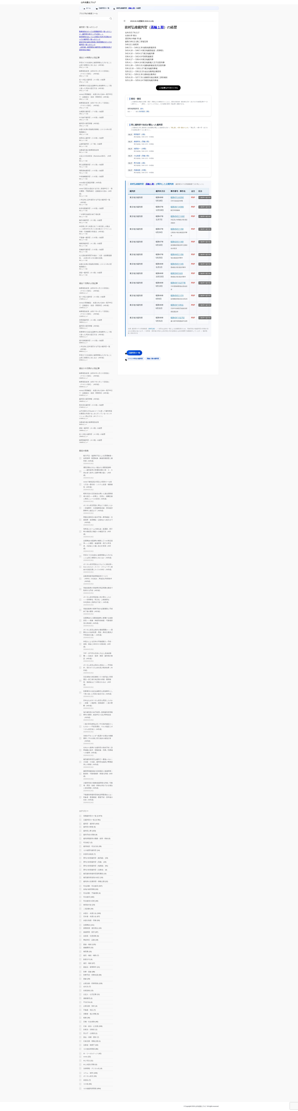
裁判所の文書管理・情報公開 (94, 881)
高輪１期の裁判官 (153, 358)
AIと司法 (86, 1061)
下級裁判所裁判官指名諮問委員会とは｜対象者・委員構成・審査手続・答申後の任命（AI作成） (98, 797)
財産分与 (86, 959)
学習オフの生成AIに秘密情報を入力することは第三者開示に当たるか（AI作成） (98, 556)
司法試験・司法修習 (90, 886)
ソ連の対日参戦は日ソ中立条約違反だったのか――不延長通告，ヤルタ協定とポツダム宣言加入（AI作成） (98, 726)
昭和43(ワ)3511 (177, 305)
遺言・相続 (87, 963)
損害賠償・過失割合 (90, 928)
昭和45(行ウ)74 (177, 296)
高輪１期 (132, 8)
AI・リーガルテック (90, 1053)
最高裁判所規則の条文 (91, 877)
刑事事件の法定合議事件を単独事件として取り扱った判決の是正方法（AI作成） (98, 692)
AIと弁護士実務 (89, 1064)
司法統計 (86, 842)
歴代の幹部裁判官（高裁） (93, 862)
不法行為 (86, 1002)
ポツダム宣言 (88, 1076)
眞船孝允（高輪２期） (142, 141)
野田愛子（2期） (140, 134)
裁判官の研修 (88, 827)
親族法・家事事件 (89, 967)
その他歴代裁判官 (89, 850)
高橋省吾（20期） (140, 170)
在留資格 (86, 990)
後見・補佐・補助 (89, 955)
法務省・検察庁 (89, 1045)
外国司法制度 (88, 854)
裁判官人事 (87, 831)
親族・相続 (87, 944)
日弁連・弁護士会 (89, 916)
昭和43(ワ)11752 (178, 318)
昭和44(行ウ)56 (177, 254)
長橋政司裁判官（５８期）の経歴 (91, 249)
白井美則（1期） (144, 111)
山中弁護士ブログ (88, 2)
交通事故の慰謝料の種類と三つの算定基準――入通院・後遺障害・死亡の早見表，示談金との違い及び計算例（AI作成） (98, 544)
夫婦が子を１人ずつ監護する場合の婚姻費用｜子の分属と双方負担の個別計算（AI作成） (98, 738)
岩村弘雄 (152, 329)
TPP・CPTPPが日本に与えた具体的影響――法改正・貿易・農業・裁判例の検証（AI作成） (98, 655)
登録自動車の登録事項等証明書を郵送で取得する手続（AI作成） (98, 589)
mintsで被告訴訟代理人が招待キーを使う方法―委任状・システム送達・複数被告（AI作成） (98, 484)
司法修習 (86, 897)
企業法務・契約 (89, 1006)
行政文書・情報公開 (90, 1041)
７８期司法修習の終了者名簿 (89, 214)
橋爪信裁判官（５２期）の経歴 (90, 220)
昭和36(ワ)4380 (177, 207)
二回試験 (86, 909)
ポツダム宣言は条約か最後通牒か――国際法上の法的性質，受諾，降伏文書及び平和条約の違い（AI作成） (98, 632)
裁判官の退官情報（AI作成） (89, 123)
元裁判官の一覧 (134, 353)
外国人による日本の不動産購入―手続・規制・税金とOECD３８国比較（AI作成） (98, 644)
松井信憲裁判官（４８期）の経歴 (91, 208)
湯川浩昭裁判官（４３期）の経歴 (91, 340)
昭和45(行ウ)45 (177, 264)
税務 (85, 1018)
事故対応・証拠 (89, 940)
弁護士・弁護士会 (89, 913)
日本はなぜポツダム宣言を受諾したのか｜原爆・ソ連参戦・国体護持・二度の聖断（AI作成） (98, 703)
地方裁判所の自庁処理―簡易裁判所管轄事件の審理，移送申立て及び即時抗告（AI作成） (98, 714)
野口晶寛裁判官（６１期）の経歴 (91, 165)
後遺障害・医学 (89, 932)
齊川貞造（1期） (140, 163)
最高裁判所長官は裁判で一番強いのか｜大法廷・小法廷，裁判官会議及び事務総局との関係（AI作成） (98, 761)
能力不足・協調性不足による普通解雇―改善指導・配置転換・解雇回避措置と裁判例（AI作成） (98, 458)
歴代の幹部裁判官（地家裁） (94, 866)
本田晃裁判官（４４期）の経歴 (90, 320)
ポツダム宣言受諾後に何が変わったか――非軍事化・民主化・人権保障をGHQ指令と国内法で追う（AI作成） (97, 599)
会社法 (85, 986)
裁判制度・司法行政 (90, 846)
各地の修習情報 (89, 889)
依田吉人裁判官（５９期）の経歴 (91, 138)
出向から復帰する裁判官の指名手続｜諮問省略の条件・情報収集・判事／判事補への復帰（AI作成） (98, 750)
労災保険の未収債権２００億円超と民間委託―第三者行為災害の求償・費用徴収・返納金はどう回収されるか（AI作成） (98, 681)
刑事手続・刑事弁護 (90, 975)
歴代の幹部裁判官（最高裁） (94, 858)
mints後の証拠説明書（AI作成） (91, 182)
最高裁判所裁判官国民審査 (93, 874)
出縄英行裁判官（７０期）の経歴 (91, 111)
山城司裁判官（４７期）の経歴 (90, 144)
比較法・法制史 (89, 1029)
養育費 (85, 951)
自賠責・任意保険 (89, 936)
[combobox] (93, 19)
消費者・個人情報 (89, 1014)
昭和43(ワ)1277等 (178, 283)
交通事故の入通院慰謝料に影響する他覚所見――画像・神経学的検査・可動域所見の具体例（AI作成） (98, 620)
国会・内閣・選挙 (89, 1037)
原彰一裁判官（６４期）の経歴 (90, 273)
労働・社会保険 (89, 1022)
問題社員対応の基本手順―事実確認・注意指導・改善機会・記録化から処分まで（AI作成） (98, 519)
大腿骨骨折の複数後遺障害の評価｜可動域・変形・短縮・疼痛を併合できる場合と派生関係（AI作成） (98, 785)
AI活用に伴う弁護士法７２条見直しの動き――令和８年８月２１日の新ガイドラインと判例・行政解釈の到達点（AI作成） (95, 228)
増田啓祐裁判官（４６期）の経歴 (91, 170)
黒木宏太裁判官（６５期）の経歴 (91, 405)
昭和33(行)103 (177, 273)
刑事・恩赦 (87, 972)
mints (85, 1057)
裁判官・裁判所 (89, 824)
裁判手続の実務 (89, 835)
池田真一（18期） (140, 149)
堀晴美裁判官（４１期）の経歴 (90, 243)
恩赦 (85, 979)
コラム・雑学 (88, 1073)
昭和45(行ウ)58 (177, 229)
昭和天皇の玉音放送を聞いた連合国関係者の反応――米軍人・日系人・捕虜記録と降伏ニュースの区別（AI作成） (98, 496)
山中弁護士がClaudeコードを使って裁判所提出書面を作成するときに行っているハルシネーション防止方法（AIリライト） (95, 413)
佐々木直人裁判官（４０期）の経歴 (92, 80)
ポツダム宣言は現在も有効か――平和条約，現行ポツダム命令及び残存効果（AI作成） (98, 667)
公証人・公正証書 (89, 994)
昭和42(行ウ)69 (177, 242)
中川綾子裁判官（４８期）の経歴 (91, 117)
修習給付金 (87, 905)
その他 (85, 1084)
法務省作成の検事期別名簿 (89, 150)
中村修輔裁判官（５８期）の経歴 (91, 176)
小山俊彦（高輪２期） (142, 156)
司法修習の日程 (89, 901)
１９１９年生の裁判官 (135, 358)
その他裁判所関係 (89, 1088)
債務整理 (86, 998)
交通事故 (86, 925)
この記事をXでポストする (168, 88)
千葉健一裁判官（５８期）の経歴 (91, 237)
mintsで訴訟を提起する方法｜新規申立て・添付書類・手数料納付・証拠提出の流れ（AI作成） (95, 191)
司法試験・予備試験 (90, 893)
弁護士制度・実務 (89, 920)
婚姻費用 (86, 948)
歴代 (141, 109)
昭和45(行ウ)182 (178, 216)
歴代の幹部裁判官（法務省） (94, 870)
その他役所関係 (89, 1049)
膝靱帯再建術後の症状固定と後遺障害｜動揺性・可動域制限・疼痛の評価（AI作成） (98, 773)
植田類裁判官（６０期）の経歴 (90, 440)
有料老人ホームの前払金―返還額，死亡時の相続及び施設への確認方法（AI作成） (98, 531)
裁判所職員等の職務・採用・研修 (95, 838)
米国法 (85, 1080)
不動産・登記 (88, 1010)
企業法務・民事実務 (90, 983)
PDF (193, 197)
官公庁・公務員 (89, 1033)
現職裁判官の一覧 (89, 816)
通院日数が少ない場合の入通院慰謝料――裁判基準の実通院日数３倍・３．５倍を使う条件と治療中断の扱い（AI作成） (98, 471)
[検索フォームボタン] (111, 18)
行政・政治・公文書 (90, 1026)
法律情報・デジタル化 (91, 1068)
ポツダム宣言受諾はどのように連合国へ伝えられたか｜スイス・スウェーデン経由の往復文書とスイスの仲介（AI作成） (98, 566)
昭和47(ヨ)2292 (177, 197)
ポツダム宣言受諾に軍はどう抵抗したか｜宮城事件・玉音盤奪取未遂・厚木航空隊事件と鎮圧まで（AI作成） (98, 508)
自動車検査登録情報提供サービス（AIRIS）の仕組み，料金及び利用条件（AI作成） (97, 578)
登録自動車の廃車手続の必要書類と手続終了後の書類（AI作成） (98, 610)
